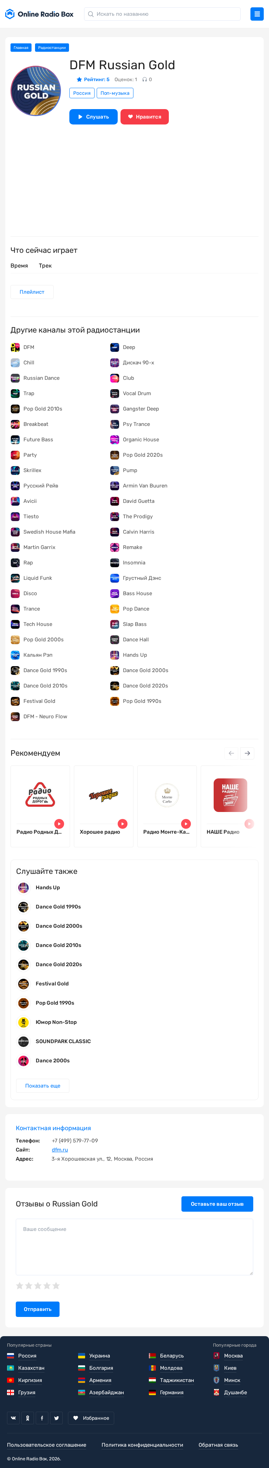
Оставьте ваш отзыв (217, 1204)
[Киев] (217, 1367)
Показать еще (42, 1086)
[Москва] (217, 1355)
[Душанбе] (217, 1392)
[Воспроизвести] (59, 824)
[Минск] (217, 1380)
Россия (82, 93)
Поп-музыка (115, 93)
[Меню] (257, 14)
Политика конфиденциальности (142, 1445)
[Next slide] (247, 753)
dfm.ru (60, 1150)
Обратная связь (218, 1445)
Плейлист (32, 292)
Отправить (37, 1309)
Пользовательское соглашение (46, 1445)
